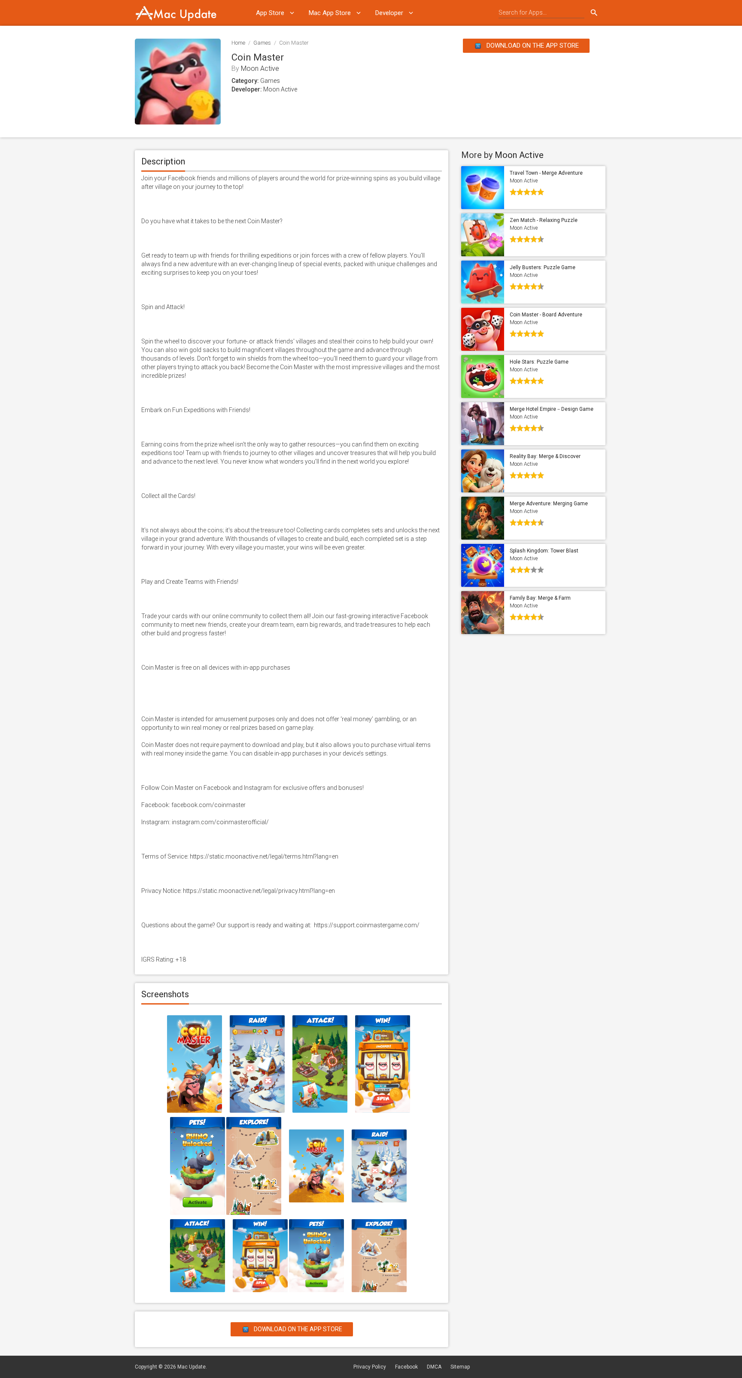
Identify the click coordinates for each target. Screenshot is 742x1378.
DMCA (434, 1367)
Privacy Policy (369, 1367)
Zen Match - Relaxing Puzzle (544, 220)
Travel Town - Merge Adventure (546, 173)
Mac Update (191, 1367)
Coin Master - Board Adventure (546, 315)
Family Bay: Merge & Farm (540, 598)
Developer (389, 13)
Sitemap (460, 1367)
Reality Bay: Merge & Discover (545, 456)
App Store (270, 13)
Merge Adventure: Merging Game (549, 504)
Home (238, 42)
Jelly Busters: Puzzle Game (542, 267)
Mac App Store (330, 13)
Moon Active (260, 68)
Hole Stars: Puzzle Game (539, 362)
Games (262, 42)
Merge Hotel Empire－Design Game (551, 409)
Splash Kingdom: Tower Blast (544, 551)
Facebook (406, 1367)
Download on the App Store (532, 45)
